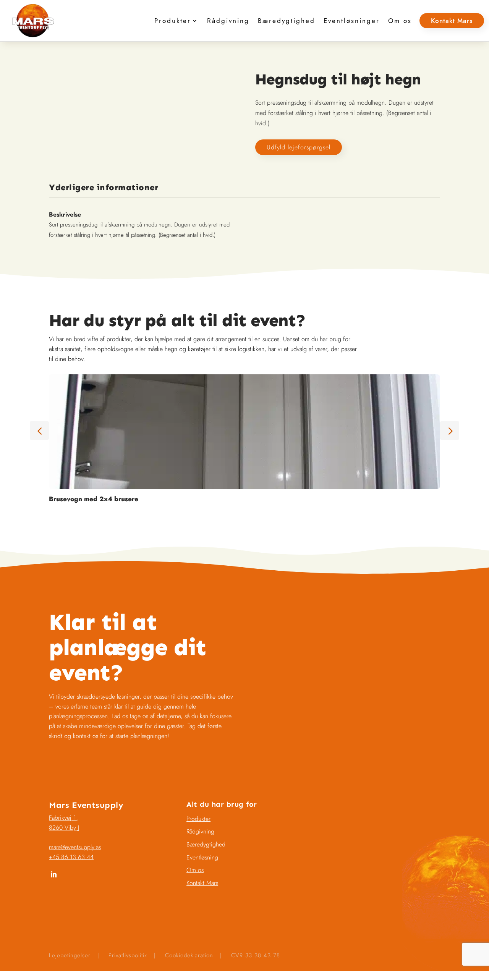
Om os (400, 20)
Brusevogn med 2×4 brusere (93, 498)
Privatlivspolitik (127, 955)
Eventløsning (202, 857)
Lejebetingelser (70, 955)
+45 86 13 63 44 (71, 857)
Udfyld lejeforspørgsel (298, 147)
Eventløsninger (352, 20)
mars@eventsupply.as (75, 847)
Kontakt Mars (452, 20)
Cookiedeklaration (189, 955)
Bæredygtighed (286, 20)
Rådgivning (228, 20)
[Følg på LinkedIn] (53, 874)
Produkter (172, 20)
